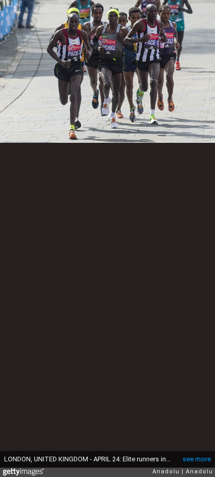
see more (197, 459)
